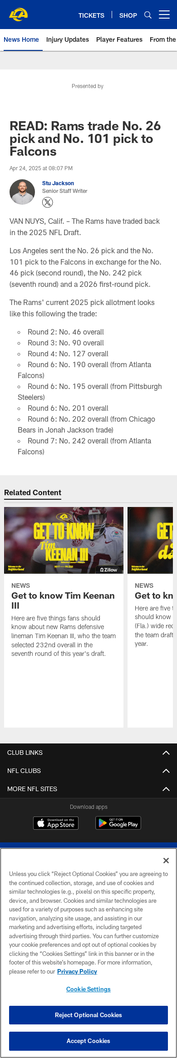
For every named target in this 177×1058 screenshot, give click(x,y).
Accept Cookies (89, 1040)
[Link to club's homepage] (18, 11)
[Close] (166, 861)
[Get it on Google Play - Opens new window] (118, 828)
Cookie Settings (88, 989)
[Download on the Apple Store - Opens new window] (55, 824)
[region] (88, 953)
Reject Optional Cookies (89, 1015)
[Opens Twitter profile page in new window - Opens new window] (47, 202)
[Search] (148, 15)
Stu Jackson (58, 183)
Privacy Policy (77, 971)
